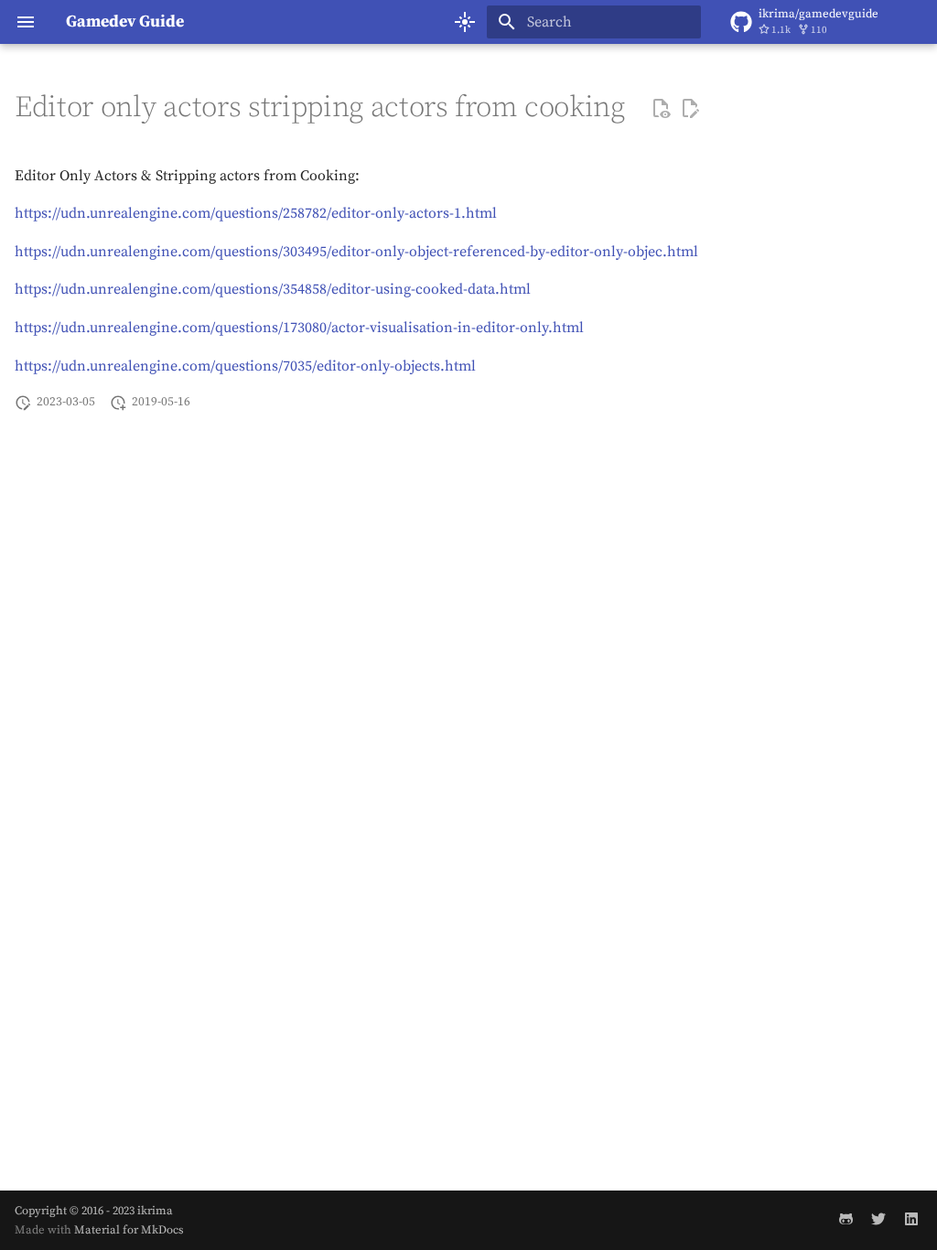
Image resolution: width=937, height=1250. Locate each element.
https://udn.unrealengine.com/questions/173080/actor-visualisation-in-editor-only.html (299, 327)
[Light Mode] (465, 22)
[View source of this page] (661, 109)
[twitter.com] (878, 1219)
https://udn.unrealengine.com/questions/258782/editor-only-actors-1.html (256, 213)
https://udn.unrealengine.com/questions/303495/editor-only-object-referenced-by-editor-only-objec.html (356, 251)
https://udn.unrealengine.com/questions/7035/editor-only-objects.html (245, 366)
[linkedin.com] (911, 1219)
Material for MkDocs (129, 1230)
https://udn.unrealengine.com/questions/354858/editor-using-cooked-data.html (273, 289)
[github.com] (845, 1219)
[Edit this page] (690, 109)
